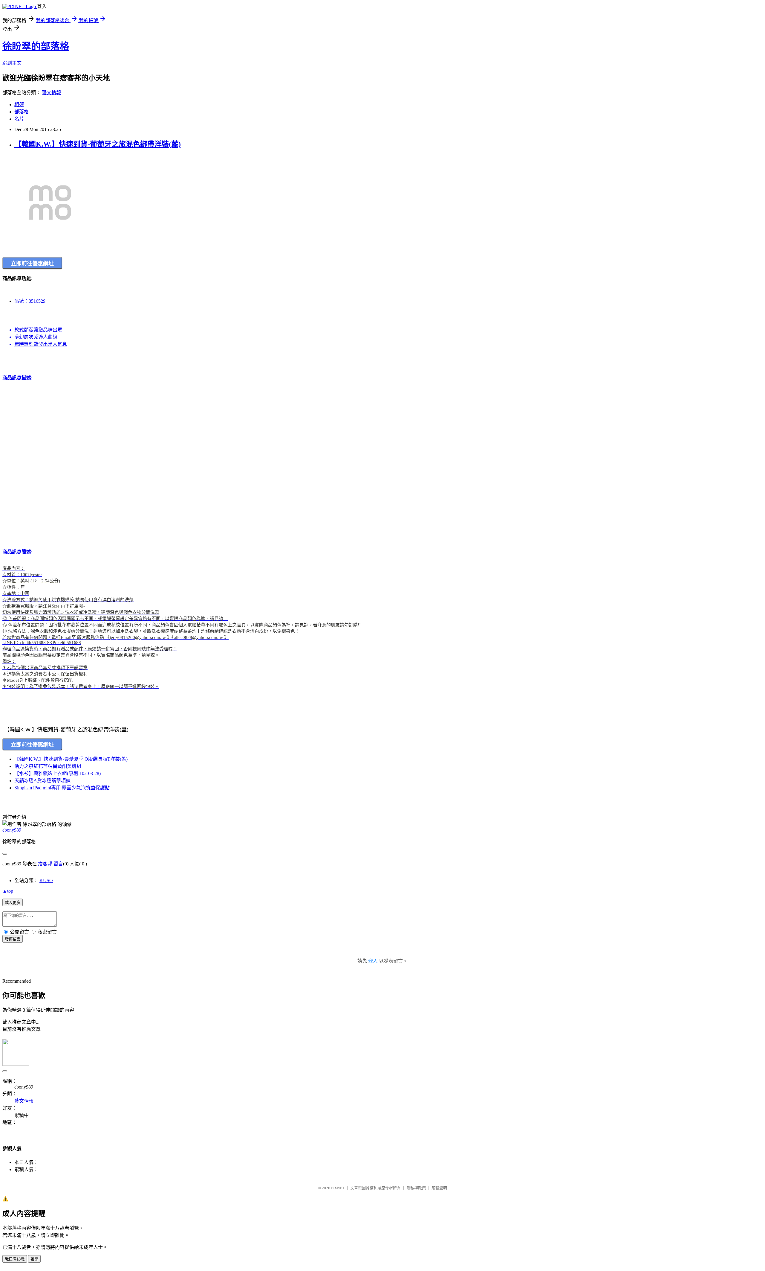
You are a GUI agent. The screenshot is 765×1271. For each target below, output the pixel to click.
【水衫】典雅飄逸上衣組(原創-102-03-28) (57, 773)
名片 (19, 118)
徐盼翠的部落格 (35, 46)
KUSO (46, 880)
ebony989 (11, 829)
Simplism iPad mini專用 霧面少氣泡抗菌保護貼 (62, 787)
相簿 (19, 104)
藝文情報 (51, 92)
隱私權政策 (416, 1188)
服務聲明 (439, 1188)
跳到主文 (12, 63)
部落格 (21, 111)
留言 (58, 863)
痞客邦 (45, 863)
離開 (34, 1259)
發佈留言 (12, 939)
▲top (7, 890)
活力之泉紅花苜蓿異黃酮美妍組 (47, 766)
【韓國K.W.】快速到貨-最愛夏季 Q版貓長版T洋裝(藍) (71, 759)
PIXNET (338, 1188)
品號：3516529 (29, 301)
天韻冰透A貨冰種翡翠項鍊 (42, 780)
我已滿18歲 (15, 1259)
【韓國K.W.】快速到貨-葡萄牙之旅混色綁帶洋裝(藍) (97, 144)
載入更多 (12, 902)
